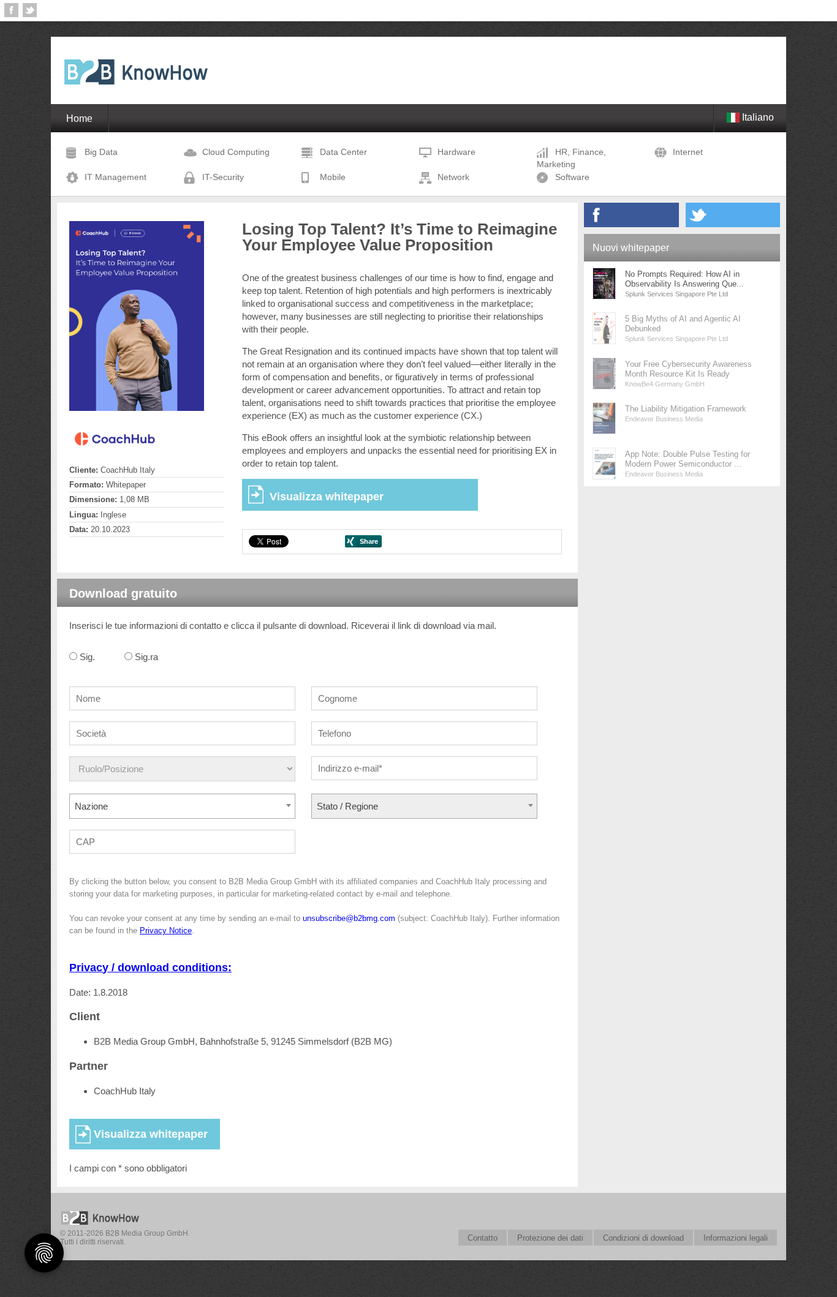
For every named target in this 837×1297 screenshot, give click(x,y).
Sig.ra (146, 657)
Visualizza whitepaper (327, 497)
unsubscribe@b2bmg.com (349, 918)
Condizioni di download (643, 1237)
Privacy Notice (166, 930)
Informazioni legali (735, 1237)
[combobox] (182, 806)
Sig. (87, 657)
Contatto (483, 1237)
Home (79, 118)
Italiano (757, 117)
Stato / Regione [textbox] (347, 806)
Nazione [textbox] (91, 806)
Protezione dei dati (550, 1237)
